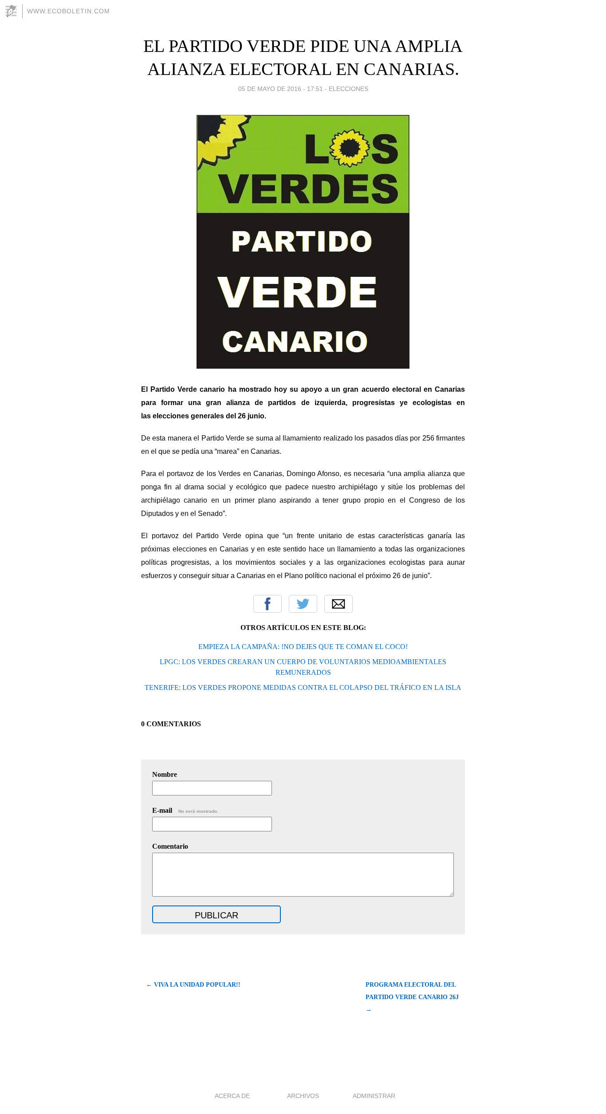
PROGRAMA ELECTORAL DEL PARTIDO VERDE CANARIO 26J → (412, 997)
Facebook (267, 604)
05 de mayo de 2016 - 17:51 (280, 88)
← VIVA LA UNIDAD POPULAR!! (193, 984)
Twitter (303, 604)
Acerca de (232, 1095)
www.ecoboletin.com (68, 11)
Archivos (303, 1095)
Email (338, 604)
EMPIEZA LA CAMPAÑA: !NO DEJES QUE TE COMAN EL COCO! (303, 646)
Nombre (164, 774)
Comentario (170, 846)
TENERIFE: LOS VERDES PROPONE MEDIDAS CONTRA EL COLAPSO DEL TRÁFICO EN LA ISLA (303, 687)
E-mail (185, 810)
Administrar (374, 1095)
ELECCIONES (348, 88)
